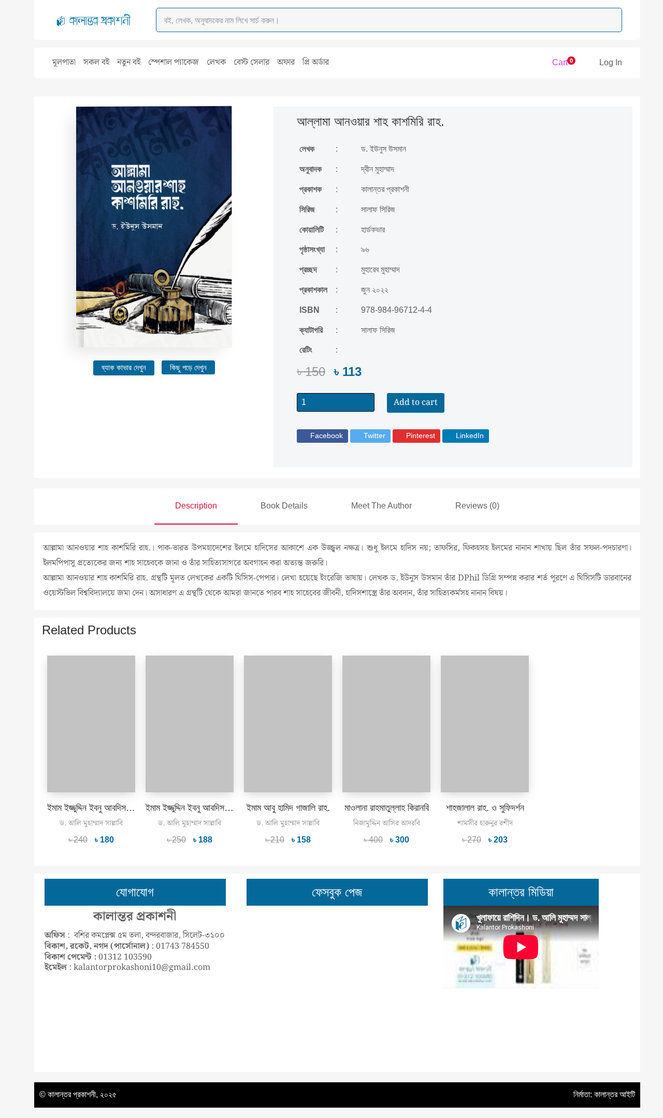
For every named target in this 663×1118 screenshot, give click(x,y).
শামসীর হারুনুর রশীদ (485, 823)
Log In (610, 62)
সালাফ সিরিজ (378, 330)
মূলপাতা (64, 62)
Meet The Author (381, 505)
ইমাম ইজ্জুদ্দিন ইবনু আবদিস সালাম (96, 808)
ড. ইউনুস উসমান (383, 148)
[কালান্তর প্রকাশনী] (93, 19)
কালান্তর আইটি (614, 1094)
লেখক (216, 62)
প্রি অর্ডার (315, 62)
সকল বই (96, 62)
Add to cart (416, 402)
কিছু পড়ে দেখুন (188, 367)
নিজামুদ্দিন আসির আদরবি (386, 823)
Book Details (284, 505)
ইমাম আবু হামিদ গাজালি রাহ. (288, 808)
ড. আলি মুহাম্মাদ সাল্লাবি (91, 823)
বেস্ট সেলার (251, 62)
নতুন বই (128, 62)
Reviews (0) (477, 505)
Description (196, 505)
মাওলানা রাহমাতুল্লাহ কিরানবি (386, 808)
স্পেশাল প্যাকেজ (173, 62)
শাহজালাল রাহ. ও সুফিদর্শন (485, 808)
